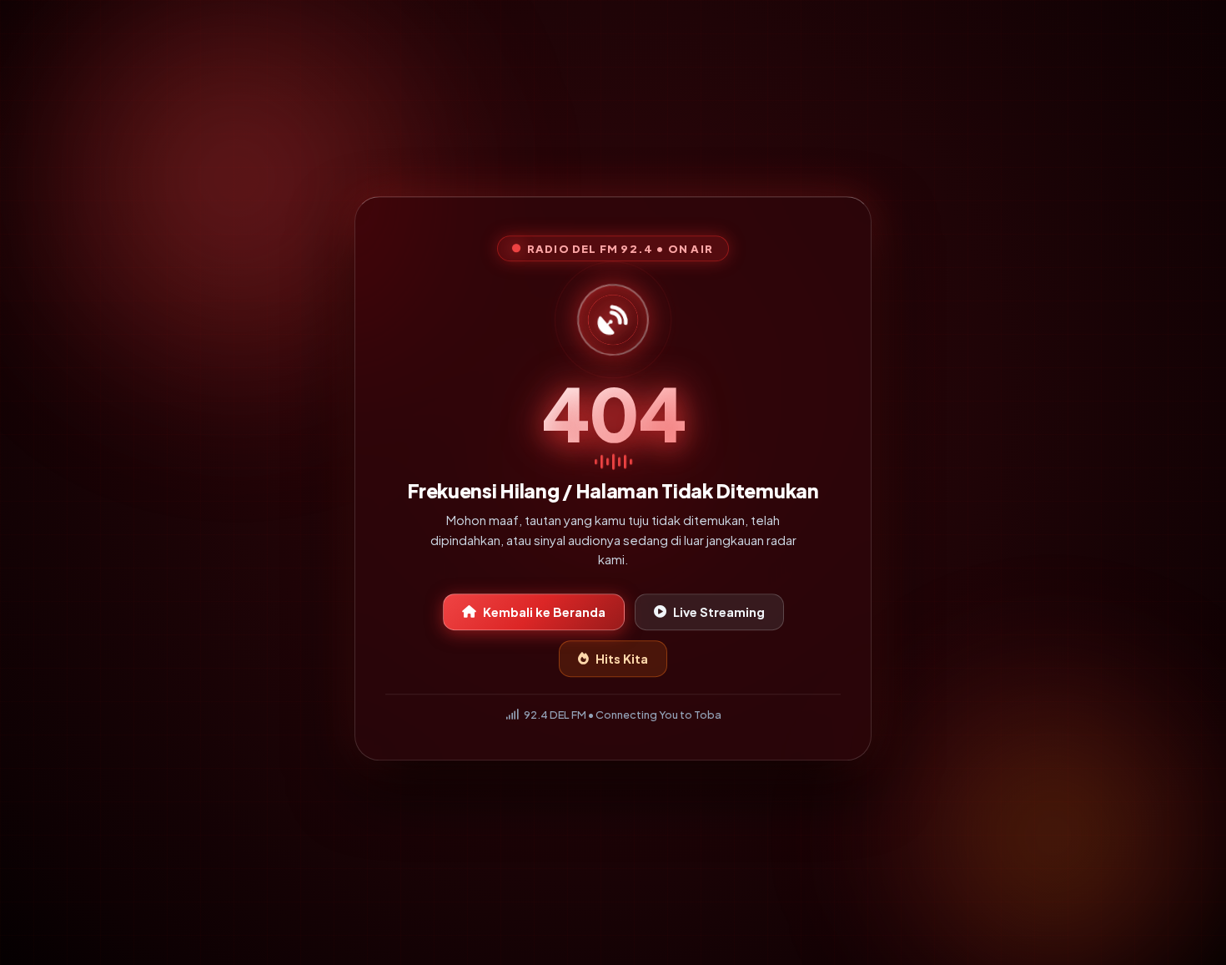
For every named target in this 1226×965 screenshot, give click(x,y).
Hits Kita (621, 661)
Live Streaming (719, 615)
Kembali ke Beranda (544, 615)
